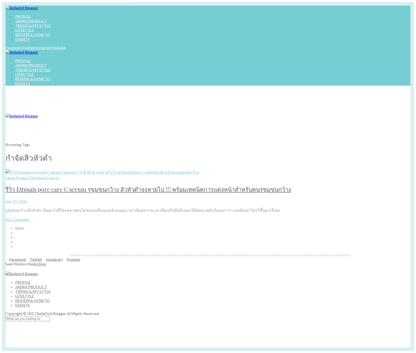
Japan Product (17, 177)
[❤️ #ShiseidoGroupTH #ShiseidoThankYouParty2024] (174, 268)
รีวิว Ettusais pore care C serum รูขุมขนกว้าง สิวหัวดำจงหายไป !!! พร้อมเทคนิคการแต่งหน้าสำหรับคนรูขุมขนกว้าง (148, 189)
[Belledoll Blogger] (22, 8)
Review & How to (45, 177)
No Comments (18, 219)
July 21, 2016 (16, 201)
